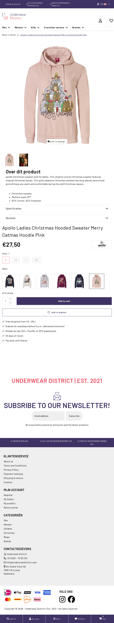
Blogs (7, 537)
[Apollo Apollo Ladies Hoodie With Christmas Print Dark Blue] (9, 281)
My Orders (9, 499)
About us (8, 461)
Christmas (9, 532)
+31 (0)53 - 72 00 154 (17, 558)
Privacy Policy (11, 469)
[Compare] (99, 4)
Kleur (5, 268)
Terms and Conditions (15, 465)
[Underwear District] (14, 15)
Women (8, 524)
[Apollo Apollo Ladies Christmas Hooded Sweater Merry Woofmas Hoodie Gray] (44, 281)
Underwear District (16, 554)
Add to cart (64, 301)
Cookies (8, 482)
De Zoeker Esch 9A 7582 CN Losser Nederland (15, 570)
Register (8, 495)
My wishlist (9, 503)
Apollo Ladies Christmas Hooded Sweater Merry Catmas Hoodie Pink (53, 35)
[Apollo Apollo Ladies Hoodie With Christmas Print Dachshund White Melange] (27, 281)
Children (8, 528)
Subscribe (74, 415)
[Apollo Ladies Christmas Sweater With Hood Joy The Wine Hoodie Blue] (79, 281)
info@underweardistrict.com (22, 562)
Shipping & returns (13, 478)
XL (36, 259)
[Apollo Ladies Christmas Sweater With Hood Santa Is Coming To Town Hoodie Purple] (61, 281)
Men (6, 520)
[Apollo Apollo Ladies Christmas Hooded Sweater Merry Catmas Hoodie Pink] (96, 281)
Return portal (11, 507)
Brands (7, 541)
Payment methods (13, 473)
